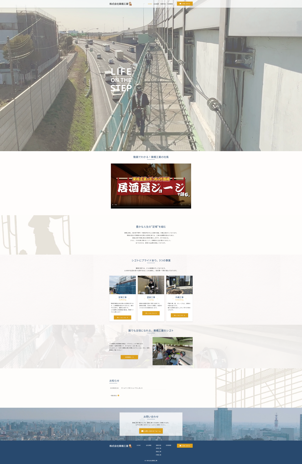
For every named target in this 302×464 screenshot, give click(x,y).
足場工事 (158, 448)
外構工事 (158, 455)
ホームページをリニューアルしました (132, 388)
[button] (185, 4)
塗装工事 (158, 451)
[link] (150, 4)
